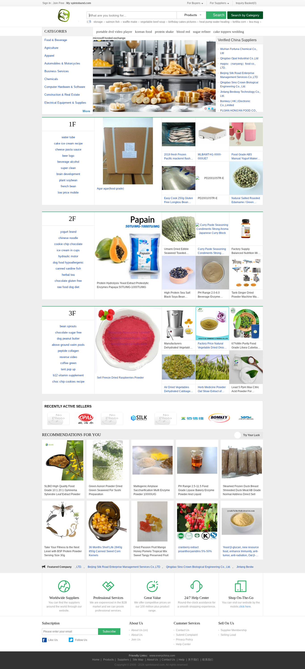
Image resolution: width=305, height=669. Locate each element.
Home (96, 659)
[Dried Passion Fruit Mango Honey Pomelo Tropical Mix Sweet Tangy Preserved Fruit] (152, 522)
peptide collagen (68, 350)
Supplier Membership (234, 630)
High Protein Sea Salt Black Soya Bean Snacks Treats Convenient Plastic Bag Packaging (178, 294)
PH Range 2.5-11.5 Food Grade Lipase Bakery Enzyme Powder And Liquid (196, 490)
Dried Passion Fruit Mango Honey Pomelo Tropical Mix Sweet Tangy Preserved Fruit (151, 551)
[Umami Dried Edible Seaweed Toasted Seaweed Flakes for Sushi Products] (179, 229)
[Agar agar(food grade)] (128, 151)
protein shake (164, 31)
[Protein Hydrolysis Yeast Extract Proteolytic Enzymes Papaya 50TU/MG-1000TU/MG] (128, 246)
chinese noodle (68, 238)
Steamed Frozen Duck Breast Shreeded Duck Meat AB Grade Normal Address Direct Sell (242, 490)
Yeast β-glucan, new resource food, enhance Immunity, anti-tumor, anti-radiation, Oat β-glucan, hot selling (241, 551)
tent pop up (68, 369)
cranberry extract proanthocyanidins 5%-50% (195, 549)
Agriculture (51, 47)
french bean (68, 186)
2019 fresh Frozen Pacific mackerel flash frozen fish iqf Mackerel (178, 156)
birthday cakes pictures (161, 21)
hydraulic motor (68, 256)
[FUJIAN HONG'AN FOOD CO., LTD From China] (246, 418)
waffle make (109, 21)
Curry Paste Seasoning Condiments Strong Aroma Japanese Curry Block (212, 251)
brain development (68, 174)
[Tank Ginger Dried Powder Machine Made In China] (246, 273)
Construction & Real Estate (62, 94)
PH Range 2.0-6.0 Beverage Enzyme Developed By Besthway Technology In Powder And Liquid (211, 294)
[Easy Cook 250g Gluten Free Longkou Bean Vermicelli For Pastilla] (179, 178)
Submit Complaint (187, 634)
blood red (183, 31)
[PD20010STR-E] (212, 178)
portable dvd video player (114, 31)
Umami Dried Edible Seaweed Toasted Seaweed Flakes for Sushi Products (176, 251)
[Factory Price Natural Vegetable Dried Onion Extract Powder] (212, 323)
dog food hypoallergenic (68, 262)
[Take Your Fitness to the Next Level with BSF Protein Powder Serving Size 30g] (63, 522)
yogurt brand (68, 231)
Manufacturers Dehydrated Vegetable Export (177, 345)
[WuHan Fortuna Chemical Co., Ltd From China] (58, 419)
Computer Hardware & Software (64, 87)
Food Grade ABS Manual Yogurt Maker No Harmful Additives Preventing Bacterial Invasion (244, 156)
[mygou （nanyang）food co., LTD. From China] (112, 419)
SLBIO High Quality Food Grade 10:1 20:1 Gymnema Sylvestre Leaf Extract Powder (62, 490)
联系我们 (207, 659)
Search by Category (245, 15)
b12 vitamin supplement (68, 375)
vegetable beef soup (131, 21)
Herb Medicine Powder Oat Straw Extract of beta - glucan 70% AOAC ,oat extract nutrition (212, 389)
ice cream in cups (68, 250)
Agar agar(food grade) (110, 188)
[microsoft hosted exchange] (154, 78)
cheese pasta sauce (68, 149)
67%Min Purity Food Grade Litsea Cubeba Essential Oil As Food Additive (245, 345)
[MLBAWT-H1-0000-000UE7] (212, 134)
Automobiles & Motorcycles (62, 63)
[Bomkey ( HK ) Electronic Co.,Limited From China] (219, 418)
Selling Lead (228, 634)
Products (108, 659)
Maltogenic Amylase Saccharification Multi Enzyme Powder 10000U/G (152, 490)
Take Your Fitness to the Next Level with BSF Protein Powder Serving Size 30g (63, 551)
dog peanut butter (68, 338)
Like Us (53, 640)
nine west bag (249, 21)
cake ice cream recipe (68, 143)
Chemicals (51, 79)
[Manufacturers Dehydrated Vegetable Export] (179, 323)
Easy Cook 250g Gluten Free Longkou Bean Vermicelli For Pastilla (178, 200)
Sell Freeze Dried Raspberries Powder (120, 377)
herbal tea (68, 274)
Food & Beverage (55, 40)
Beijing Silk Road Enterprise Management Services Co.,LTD (83, 566)
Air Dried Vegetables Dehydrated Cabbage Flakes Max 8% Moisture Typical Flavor (178, 389)
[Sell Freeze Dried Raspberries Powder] (128, 341)
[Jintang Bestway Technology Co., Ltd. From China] (192, 419)
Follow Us (81, 640)
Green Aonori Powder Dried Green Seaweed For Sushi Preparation (105, 490)
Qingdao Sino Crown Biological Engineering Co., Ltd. (157, 566)
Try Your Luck (251, 435)
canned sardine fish (68, 268)
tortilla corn (218, 21)
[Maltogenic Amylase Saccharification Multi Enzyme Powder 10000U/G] (152, 461)
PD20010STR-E (207, 198)
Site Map (138, 659)
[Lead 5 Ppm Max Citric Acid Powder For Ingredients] (246, 367)
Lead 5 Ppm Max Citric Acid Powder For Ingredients (245, 389)
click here (245, 606)
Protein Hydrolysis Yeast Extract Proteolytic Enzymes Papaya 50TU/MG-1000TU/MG (123, 285)
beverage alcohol (68, 161)
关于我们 (193, 659)
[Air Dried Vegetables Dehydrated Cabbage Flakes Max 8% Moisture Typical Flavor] (179, 367)
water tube (68, 137)
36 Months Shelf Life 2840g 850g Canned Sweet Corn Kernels (105, 551)
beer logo (68, 155)
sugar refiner (202, 31)
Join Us (135, 639)
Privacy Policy (184, 639)
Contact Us (182, 630)
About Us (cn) (139, 630)
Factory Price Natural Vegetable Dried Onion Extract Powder (212, 345)
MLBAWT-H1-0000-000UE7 (209, 156)
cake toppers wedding (228, 31)
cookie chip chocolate (68, 244)
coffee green (68, 363)
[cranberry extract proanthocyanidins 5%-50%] (197, 522)
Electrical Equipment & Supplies (65, 102)
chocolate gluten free (68, 280)
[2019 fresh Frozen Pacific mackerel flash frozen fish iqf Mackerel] (179, 134)
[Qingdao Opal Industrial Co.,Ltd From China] (85, 419)
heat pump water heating (193, 21)
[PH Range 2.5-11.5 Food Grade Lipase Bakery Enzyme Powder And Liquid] (197, 461)
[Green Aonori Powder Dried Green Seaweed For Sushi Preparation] (108, 461)
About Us (136, 634)
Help (181, 659)
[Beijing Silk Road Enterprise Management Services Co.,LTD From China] (139, 418)
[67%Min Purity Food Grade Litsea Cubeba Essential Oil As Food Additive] (246, 323)
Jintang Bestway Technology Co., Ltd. (218, 566)
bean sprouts (68, 326)
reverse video (68, 357)
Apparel (49, 55)
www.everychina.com (162, 655)
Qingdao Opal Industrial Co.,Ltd (239, 58)
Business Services (56, 71)
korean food (143, 31)
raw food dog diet (68, 287)
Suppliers (123, 659)
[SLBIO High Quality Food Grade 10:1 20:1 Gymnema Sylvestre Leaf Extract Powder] (63, 461)
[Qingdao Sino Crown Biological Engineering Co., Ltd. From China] (166, 419)
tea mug (233, 21)
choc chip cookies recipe (68, 381)
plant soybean (68, 180)
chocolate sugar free (68, 332)
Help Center (183, 644)
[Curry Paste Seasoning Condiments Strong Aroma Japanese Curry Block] (212, 229)
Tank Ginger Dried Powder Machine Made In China (246, 294)
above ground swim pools (68, 344)
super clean (68, 168)
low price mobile (68, 192)
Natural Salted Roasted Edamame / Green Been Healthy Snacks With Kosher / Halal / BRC (246, 200)
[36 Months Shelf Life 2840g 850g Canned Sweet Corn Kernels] (108, 522)
